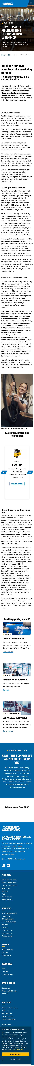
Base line (17, 465)
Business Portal (7, 1016)
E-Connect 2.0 (7, 1013)
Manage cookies (6, 1024)
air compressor (9, 293)
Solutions (7, 908)
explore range (17, 484)
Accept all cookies (15, 1054)
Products (6, 875)
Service (5, 944)
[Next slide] (30, 472)
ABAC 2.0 (5, 1011)
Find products (8, 652)
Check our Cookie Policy (16, 1049)
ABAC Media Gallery (9, 1019)
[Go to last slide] (4, 472)
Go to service (8, 731)
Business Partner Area (10, 1008)
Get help (6, 690)
